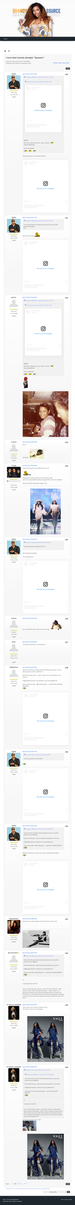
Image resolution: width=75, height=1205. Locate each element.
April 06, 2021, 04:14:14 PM (29, 74)
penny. (13, 297)
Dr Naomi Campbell (14, 1005)
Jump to (46, 1192)
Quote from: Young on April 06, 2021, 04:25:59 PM (38, 542)
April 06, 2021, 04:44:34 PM (29, 826)
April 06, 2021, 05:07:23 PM (29, 953)
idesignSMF (19, 1201)
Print (67, 68)
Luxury (13, 442)
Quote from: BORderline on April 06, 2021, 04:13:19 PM (39, 220)
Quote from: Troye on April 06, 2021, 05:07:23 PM (38, 1070)
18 (25, 1184)
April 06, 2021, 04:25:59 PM (29, 465)
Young (14, 465)
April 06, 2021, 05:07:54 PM (29, 1004)
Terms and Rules (68, 1199)
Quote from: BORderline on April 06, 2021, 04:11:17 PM (39, 77)
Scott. (14, 642)
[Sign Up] (5, 51)
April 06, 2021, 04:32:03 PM (29, 539)
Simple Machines (15, 1199)
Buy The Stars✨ (14, 953)
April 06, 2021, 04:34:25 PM (29, 667)
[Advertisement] (37, 43)
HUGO (14, 74)
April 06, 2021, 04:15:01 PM (29, 217)
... (23, 1184)
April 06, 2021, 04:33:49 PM (29, 642)
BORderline (14, 667)
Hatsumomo (13, 919)
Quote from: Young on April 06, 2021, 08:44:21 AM (39, 81)
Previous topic (57, 63)
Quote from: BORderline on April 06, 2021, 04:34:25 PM (39, 829)
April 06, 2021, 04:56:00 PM (29, 918)
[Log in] (9, 51)
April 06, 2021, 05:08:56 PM (29, 1067)
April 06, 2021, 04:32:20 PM (29, 618)
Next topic (66, 63)
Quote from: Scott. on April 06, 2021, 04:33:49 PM (38, 754)
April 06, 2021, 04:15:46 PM (29, 297)
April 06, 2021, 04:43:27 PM (29, 751)
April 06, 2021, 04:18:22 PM (29, 442)
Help (62, 1199)
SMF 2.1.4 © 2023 (7, 1199)
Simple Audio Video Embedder (9, 1201)
